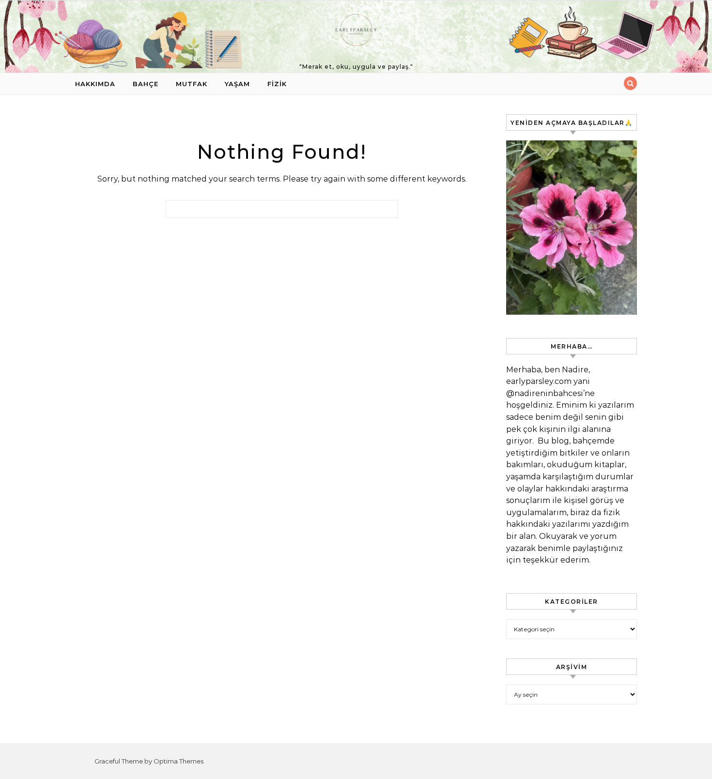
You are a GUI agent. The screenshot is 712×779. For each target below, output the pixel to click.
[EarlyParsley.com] (356, 32)
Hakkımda (95, 84)
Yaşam (237, 84)
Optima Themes (178, 761)
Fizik (277, 84)
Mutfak (191, 84)
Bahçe (145, 84)
